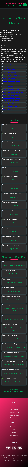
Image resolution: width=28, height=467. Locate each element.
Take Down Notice (14, 435)
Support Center (14, 426)
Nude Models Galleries (14, 412)
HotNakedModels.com (14, 393)
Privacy (14, 432)
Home (14, 406)
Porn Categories (14, 409)
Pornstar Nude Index (14, 415)
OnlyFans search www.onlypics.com (13, 391)
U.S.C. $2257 (14, 438)
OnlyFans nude (14, 389)
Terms (14, 429)
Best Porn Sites (14, 418)
